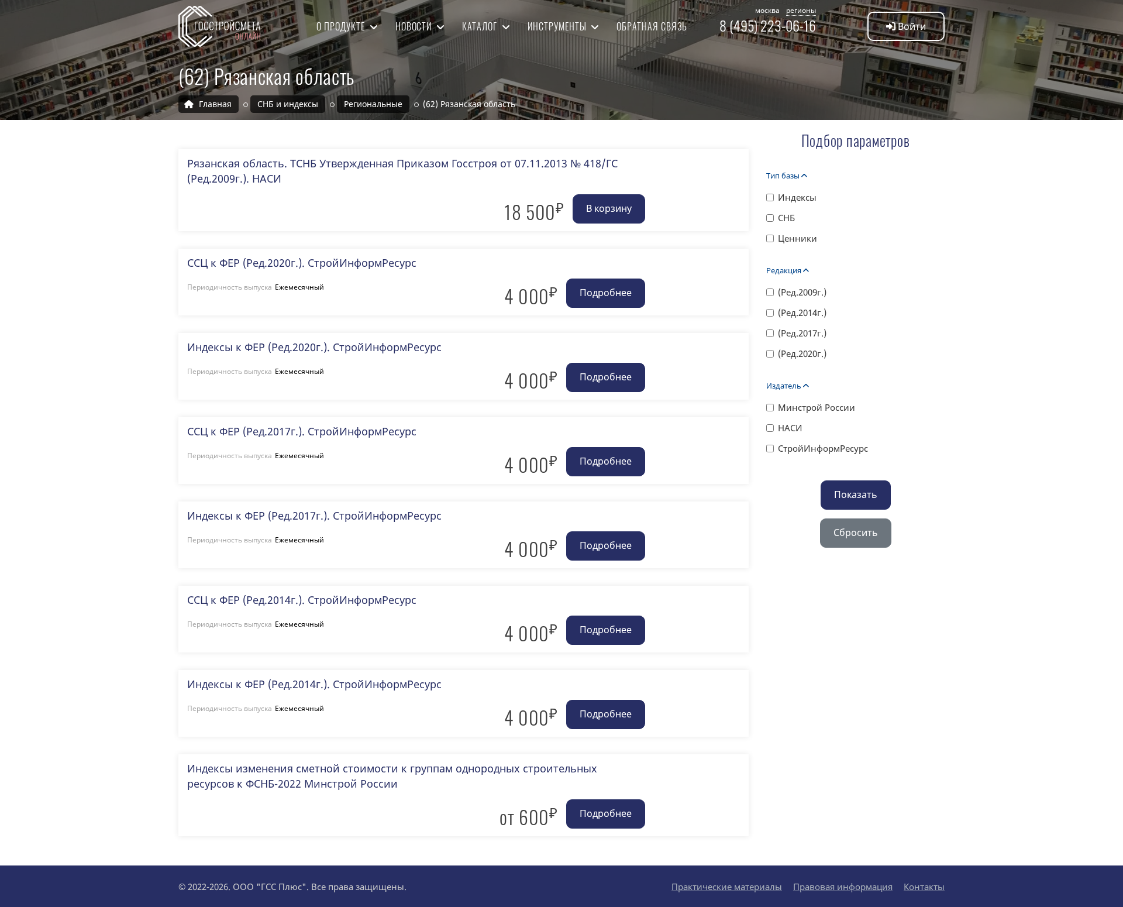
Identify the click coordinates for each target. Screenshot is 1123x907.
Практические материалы (726, 886)
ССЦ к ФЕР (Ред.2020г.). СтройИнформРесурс (301, 263)
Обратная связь (651, 26)
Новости (415, 26)
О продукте (341, 26)
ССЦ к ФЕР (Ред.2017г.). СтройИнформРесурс (301, 431)
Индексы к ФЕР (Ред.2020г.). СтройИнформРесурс (314, 347)
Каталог (481, 26)
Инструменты (558, 26)
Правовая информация (843, 886)
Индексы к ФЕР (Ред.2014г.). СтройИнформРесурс (314, 684)
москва (767, 10)
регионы (801, 10)
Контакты (924, 886)
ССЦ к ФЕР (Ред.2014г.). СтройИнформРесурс (301, 600)
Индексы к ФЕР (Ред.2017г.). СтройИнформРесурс (314, 516)
